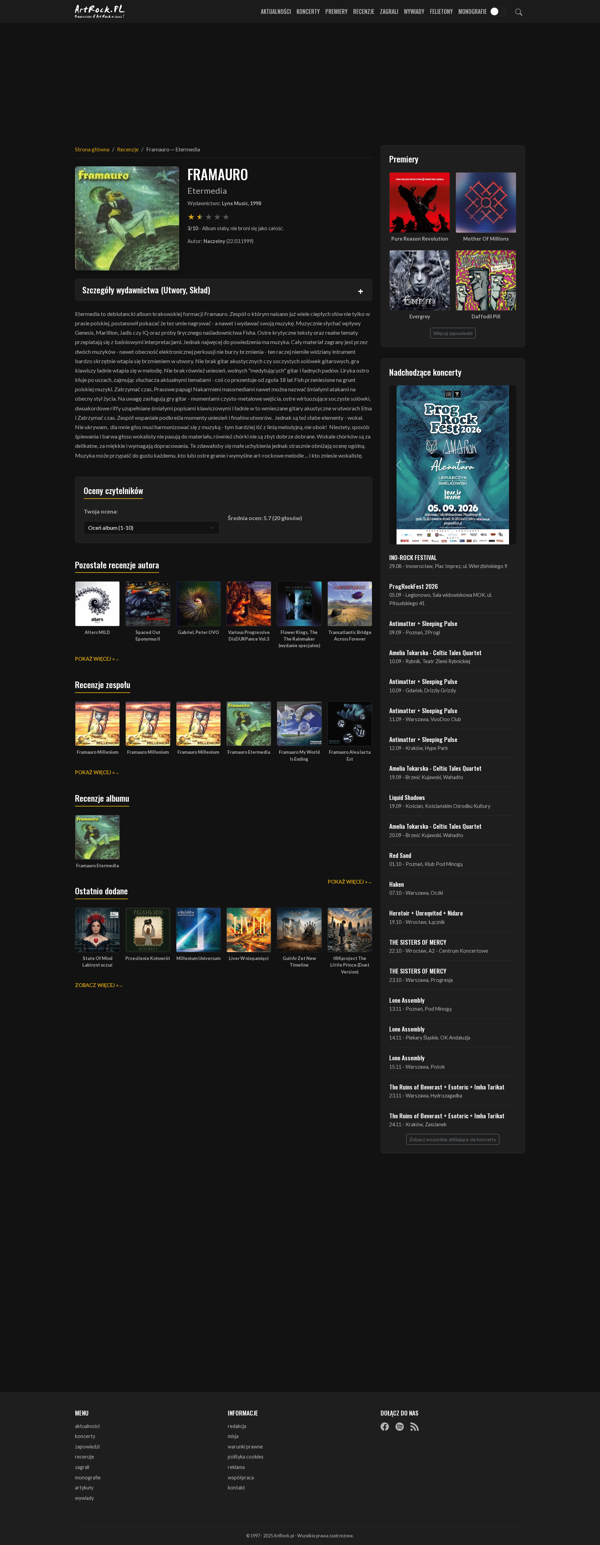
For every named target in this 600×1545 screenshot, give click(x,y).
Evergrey (419, 316)
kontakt (236, 1487)
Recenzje (363, 11)
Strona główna (92, 149)
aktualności (87, 1426)
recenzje (84, 1457)
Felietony (441, 11)
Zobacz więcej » (96, 985)
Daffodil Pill (486, 316)
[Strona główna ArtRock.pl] (100, 11)
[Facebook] (385, 1426)
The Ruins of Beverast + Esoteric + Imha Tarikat (447, 1086)
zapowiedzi (87, 1447)
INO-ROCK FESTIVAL (413, 557)
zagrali (82, 1467)
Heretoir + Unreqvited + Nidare (426, 912)
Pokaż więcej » (95, 659)
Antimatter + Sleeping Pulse (423, 623)
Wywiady (414, 11)
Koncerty (308, 11)
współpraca (241, 1477)
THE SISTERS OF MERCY (417, 941)
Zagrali (389, 11)
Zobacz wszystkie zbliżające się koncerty (452, 1139)
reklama (236, 1467)
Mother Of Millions (486, 239)
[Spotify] (399, 1426)
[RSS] (414, 1426)
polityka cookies (246, 1457)
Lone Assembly (407, 999)
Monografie (472, 11)
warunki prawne (245, 1447)
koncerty (85, 1436)
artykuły (84, 1487)
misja (233, 1436)
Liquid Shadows (407, 797)
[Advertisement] (300, 79)
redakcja (237, 1426)
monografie (88, 1477)
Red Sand (400, 855)
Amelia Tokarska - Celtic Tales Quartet (435, 652)
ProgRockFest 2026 (413, 586)
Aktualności (276, 11)
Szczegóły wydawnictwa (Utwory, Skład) (146, 289)
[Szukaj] (518, 11)
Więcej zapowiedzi (453, 333)
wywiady (84, 1498)
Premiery (336, 11)
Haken (396, 883)
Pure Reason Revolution (419, 239)
